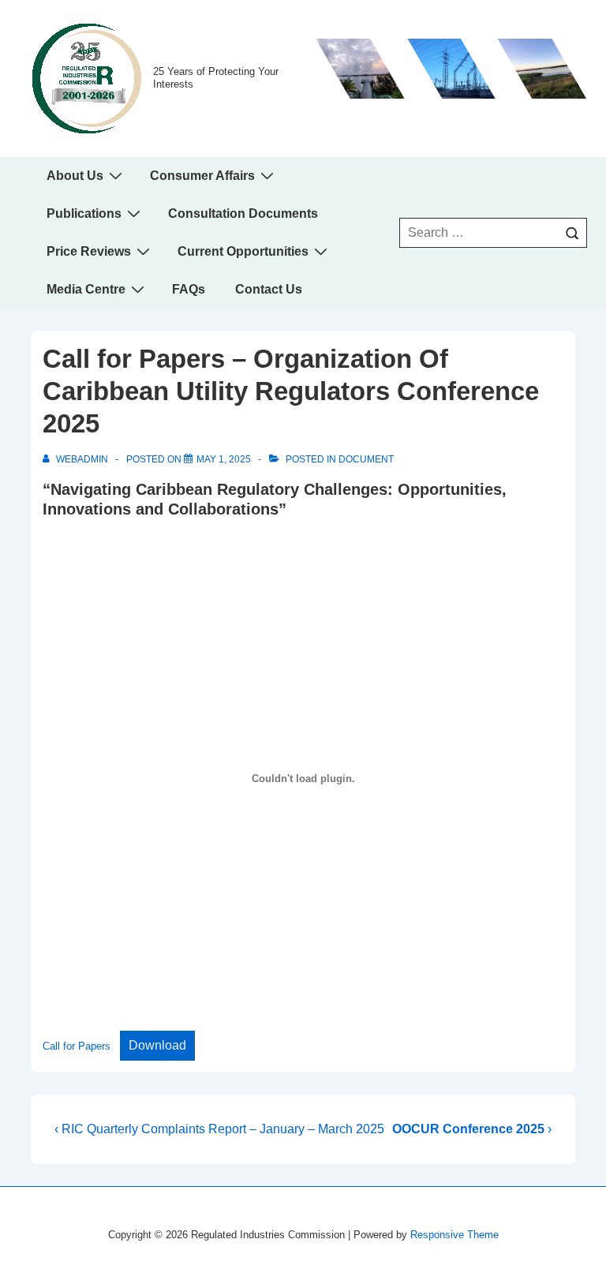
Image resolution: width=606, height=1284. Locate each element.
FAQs (188, 289)
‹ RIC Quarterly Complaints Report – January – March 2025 (219, 1129)
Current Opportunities (243, 251)
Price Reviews (89, 251)
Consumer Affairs (202, 175)
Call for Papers (76, 1046)
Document (366, 459)
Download (157, 1045)
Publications (84, 213)
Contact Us (268, 289)
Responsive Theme (454, 1235)
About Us (75, 175)
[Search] (572, 232)
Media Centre (86, 289)
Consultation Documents (243, 213)
